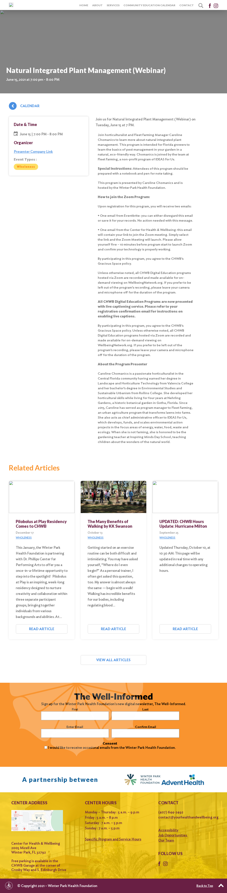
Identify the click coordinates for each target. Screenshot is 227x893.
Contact (186, 5)
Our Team (166, 840)
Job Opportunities (173, 835)
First (75, 709)
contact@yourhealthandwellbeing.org (186, 817)
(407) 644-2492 (170, 812)
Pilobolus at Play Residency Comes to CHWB (41, 524)
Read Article (41, 629)
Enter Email (75, 727)
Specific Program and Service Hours (113, 839)
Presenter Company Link (33, 151)
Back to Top (204, 885)
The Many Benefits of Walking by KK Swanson (110, 524)
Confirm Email (145, 727)
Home (83, 5)
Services (113, 5)
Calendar (29, 106)
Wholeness (26, 166)
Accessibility (168, 830)
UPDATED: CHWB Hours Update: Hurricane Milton (183, 524)
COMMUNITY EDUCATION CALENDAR (149, 5)
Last (145, 709)
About (97, 5)
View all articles (113, 660)
